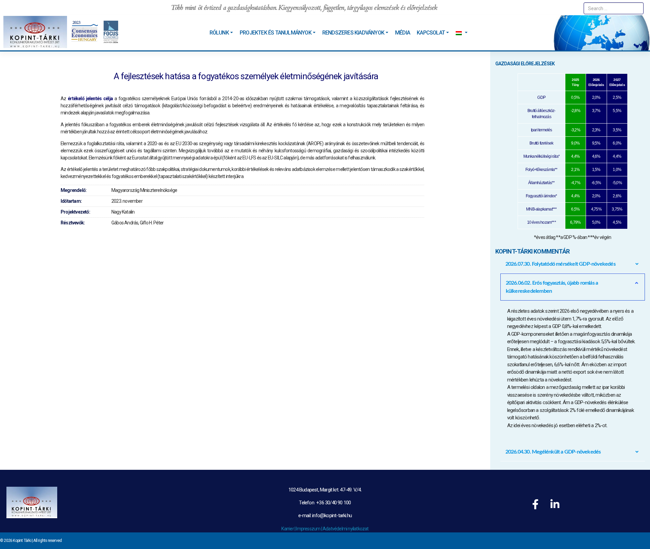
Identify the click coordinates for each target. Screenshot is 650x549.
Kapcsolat (431, 32)
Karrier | (288, 528)
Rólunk (219, 32)
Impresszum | (309, 528)
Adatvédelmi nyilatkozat (346, 528)
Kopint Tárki (22, 540)
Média (402, 32)
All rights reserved (47, 540)
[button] (572, 264)
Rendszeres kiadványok (353, 32)
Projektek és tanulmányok (275, 32)
